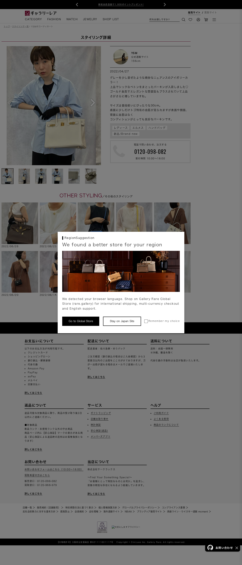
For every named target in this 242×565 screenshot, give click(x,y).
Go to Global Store (81, 321)
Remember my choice (164, 321)
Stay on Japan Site (122, 321)
